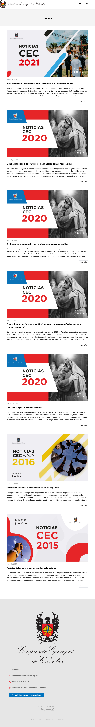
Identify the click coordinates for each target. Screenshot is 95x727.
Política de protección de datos (28, 695)
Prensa (56, 724)
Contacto (15, 670)
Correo (40, 724)
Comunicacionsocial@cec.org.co (25, 675)
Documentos (47, 724)
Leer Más (83, 101)
